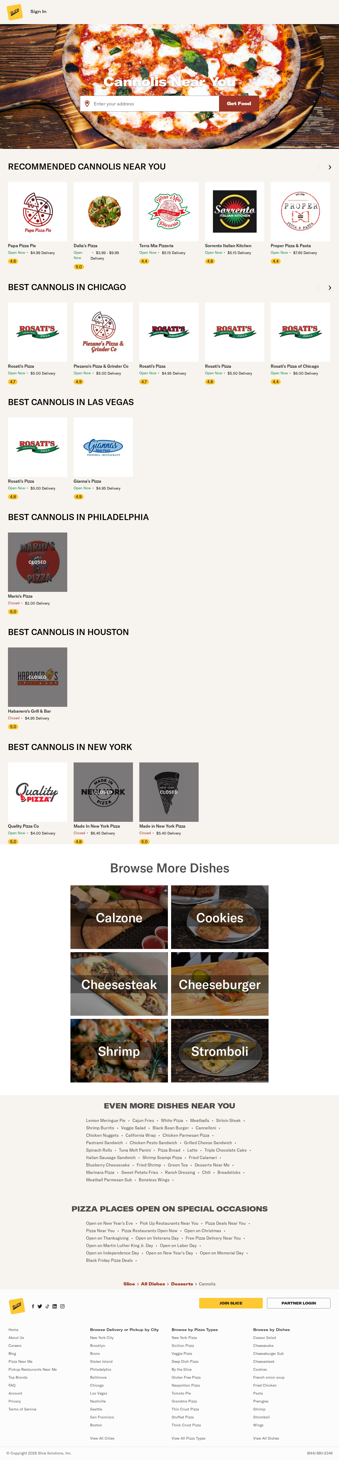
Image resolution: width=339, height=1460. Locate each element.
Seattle (96, 1409)
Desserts (182, 1283)
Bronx (95, 1353)
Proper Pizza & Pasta (291, 245)
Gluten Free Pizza (186, 1377)
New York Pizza (184, 1337)
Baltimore (98, 1377)
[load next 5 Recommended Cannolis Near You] (330, 167)
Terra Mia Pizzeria (156, 245)
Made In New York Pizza (97, 826)
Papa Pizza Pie (22, 245)
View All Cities (102, 1438)
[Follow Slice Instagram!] (62, 1307)
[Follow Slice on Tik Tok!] (47, 1307)
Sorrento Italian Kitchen (228, 245)
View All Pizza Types (189, 1438)
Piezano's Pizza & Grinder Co (101, 366)
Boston (96, 1425)
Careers (14, 1345)
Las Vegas (98, 1393)
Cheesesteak (264, 1361)
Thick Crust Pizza (186, 1425)
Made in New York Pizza (162, 826)
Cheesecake (263, 1345)
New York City (102, 1337)
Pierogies (261, 1401)
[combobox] (157, 103)
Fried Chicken (264, 1385)
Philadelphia (100, 1369)
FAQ (11, 1385)
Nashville (98, 1401)
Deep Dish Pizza (185, 1361)
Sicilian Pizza (183, 1345)
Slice (129, 1283)
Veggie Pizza (182, 1353)
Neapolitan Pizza (186, 1385)
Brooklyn (97, 1345)
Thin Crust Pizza (185, 1409)
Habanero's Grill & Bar (29, 711)
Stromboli (261, 1417)
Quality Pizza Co (23, 826)
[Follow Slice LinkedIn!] (54, 1307)
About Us (16, 1337)
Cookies (260, 1369)
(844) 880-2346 (320, 1453)
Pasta (258, 1393)
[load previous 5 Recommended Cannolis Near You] (319, 167)
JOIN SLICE (231, 1303)
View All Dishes (266, 1438)
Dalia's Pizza (85, 245)
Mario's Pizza (20, 596)
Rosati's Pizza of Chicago (295, 366)
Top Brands (18, 1377)
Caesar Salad (264, 1337)
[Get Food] (239, 104)
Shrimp (259, 1409)
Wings (258, 1425)
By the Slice (181, 1369)
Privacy (14, 1401)
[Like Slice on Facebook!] (33, 1307)
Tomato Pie (181, 1393)
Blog (12, 1353)
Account (15, 1393)
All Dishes (153, 1283)
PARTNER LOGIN (299, 1303)
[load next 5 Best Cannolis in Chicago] (330, 288)
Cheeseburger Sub (268, 1353)
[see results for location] (87, 103)
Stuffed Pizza (183, 1417)
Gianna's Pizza (87, 481)
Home (13, 1329)
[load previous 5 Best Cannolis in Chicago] (319, 288)
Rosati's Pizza (21, 366)
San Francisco (102, 1417)
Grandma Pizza (184, 1401)
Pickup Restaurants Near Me (32, 1369)
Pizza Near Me (20, 1361)
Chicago (97, 1385)
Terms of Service (22, 1409)
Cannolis (207, 1283)
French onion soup (268, 1377)
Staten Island (101, 1361)
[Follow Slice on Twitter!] (39, 1307)
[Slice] (14, 12)
